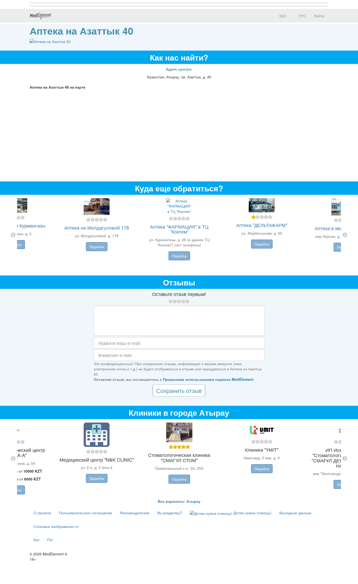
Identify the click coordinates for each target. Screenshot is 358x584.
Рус (50, 539)
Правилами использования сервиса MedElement (208, 379)
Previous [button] (13, 235)
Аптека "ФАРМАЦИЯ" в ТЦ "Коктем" (179, 229)
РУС (302, 15)
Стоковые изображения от (56, 526)
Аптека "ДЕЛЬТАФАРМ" (261, 224)
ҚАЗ (282, 15)
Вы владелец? (169, 512)
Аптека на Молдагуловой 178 (96, 227)
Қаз (36, 539)
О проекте (42, 512)
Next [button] (345, 235)
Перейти (96, 246)
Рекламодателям (134, 512)
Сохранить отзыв (179, 390)
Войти (319, 15)
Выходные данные (295, 512)
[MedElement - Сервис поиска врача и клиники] (40, 15)
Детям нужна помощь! (252, 512)
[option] (179, 235)
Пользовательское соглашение (85, 512)
